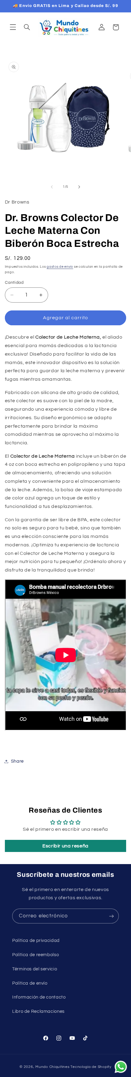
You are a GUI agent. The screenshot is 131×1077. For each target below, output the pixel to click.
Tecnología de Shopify (90, 1067)
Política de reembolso (35, 955)
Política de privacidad (36, 940)
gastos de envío (60, 266)
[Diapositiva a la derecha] (79, 187)
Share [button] (17, 761)
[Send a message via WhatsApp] (121, 1067)
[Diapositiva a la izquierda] (51, 187)
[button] (13, 27)
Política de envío (30, 983)
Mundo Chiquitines (52, 1067)
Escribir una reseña (65, 845)
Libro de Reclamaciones (38, 1011)
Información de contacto (39, 997)
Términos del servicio (34, 969)
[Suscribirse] (111, 916)
